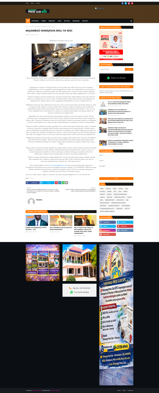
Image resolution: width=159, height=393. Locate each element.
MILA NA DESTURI (104, 203)
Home (27, 3)
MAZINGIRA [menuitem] (76, 21)
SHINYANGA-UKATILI (119, 197)
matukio (32, 26)
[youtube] (107, 234)
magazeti (108, 188)
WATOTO (127, 208)
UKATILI (129, 197)
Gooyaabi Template (55, 390)
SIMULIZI (102, 194)
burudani (102, 191)
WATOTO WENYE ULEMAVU (107, 211)
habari (102, 188)
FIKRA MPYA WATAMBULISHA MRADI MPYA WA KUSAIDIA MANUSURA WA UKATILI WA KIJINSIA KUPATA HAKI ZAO (120, 120)
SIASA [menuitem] (59, 21)
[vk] (125, 230)
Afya (115, 191)
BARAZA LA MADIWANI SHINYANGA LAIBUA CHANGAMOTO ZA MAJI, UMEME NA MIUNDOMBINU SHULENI (120, 142)
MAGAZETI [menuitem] (52, 21)
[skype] (107, 226)
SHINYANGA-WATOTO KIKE (118, 203)
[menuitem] (28, 21)
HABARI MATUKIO (109, 200)
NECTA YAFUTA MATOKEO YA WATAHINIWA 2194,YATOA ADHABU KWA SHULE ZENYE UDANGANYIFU (83, 230)
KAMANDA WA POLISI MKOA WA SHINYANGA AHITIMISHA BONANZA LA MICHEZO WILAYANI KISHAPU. (119, 111)
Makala (125, 191)
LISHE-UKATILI (120, 200)
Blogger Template (36, 390)
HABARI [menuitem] (43, 21)
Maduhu (39, 200)
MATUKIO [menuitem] (67, 21)
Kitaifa (114, 188)
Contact (38, 3)
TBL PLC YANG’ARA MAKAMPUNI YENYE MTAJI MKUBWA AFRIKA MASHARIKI (119, 103)
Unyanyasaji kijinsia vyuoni (107, 208)
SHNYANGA (103, 205)
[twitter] (126, 3)
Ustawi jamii (119, 208)
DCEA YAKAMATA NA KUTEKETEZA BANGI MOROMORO (61, 228)
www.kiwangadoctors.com (58, 165)
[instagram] (129, 3)
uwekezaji (109, 197)
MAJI (127, 200)
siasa (126, 188)
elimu (119, 191)
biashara (109, 194)
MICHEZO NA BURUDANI (120, 194)
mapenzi (102, 197)
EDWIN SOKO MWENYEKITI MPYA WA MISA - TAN (36, 228)
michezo (121, 188)
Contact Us (130, 390)
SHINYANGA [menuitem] (35, 21)
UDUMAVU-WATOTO (113, 205)
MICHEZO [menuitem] (85, 21)
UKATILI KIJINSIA (126, 205)
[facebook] (122, 3)
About (32, 3)
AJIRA (101, 200)
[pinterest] (132, 3)
